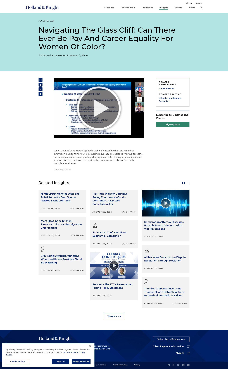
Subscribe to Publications (171, 339)
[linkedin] (169, 365)
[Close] (90, 346)
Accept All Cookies (81, 361)
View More (113, 316)
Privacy (137, 365)
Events (178, 7)
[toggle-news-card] (183, 183)
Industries (147, 7)
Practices (109, 7)
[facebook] (183, 365)
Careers (198, 3)
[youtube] (188, 365)
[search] (201, 8)
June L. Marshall (166, 88)
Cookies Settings (17, 361)
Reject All (61, 361)
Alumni (180, 353)
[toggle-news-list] (188, 183)
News (192, 7)
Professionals (128, 7)
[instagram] (178, 365)
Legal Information (120, 365)
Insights (163, 7)
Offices (188, 3)
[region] (48, 355)
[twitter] (173, 365)
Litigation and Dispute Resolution (170, 99)
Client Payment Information (168, 346)
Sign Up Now (173, 124)
